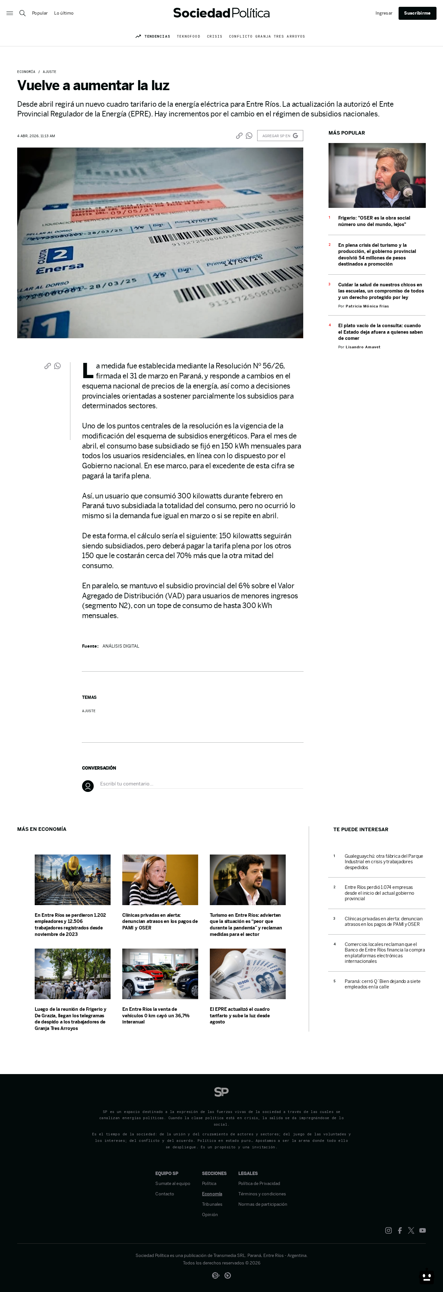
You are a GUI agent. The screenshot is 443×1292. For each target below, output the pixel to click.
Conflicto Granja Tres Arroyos (267, 36)
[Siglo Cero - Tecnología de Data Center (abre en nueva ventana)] (227, 1275)
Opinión (210, 1215)
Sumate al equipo (172, 1183)
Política (209, 1183)
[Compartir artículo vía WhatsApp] (249, 135)
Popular (40, 13)
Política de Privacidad (259, 1183)
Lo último (64, 13)
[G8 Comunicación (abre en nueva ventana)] (216, 1275)
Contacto (164, 1194)
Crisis (215, 36)
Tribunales (212, 1204)
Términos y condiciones (262, 1194)
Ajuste (48, 71)
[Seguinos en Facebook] (400, 1230)
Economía (26, 71)
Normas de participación (262, 1204)
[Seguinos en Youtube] (422, 1230)
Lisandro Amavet (363, 347)
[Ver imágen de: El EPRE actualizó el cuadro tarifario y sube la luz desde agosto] (248, 997)
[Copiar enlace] (239, 135)
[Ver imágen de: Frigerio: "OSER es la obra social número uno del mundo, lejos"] (377, 206)
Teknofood (188, 36)
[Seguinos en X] (411, 1230)
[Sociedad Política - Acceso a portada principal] (221, 13)
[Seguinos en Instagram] (388, 1230)
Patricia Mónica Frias (367, 306)
